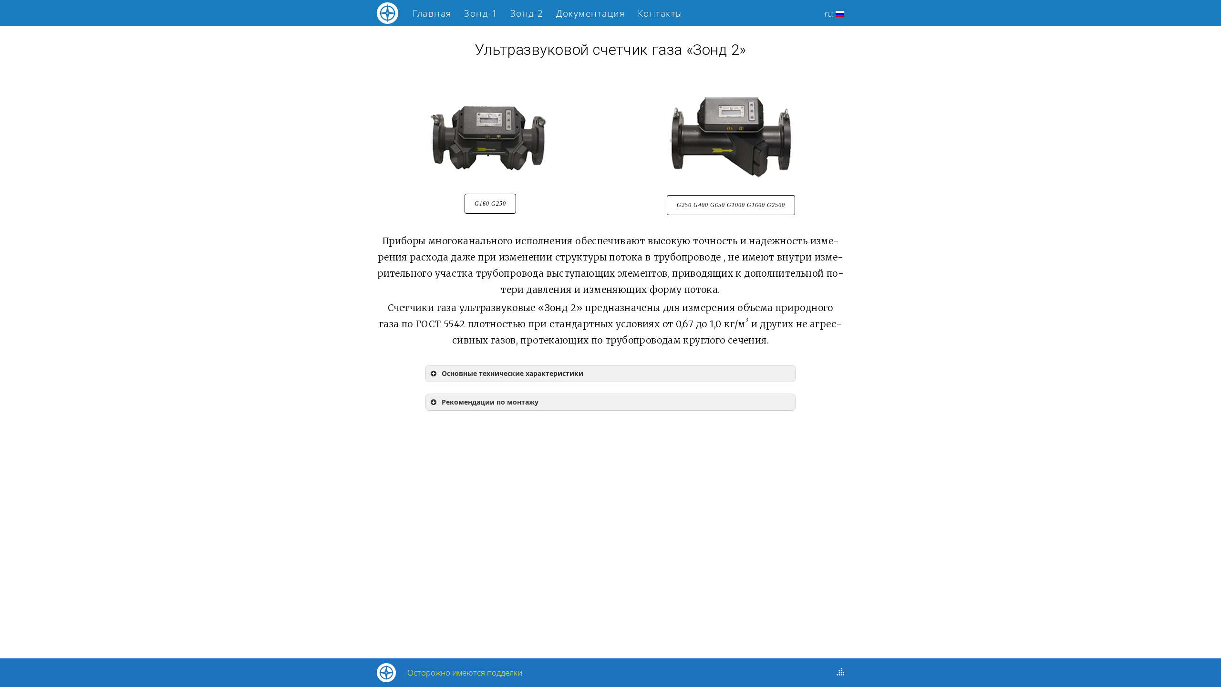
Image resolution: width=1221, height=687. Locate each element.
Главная (432, 13)
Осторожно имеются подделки (464, 672)
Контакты (660, 13)
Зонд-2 (527, 13)
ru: (830, 14)
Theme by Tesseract (796, 672)
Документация (590, 13)
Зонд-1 (480, 13)
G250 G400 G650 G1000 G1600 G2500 (731, 205)
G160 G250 (490, 203)
